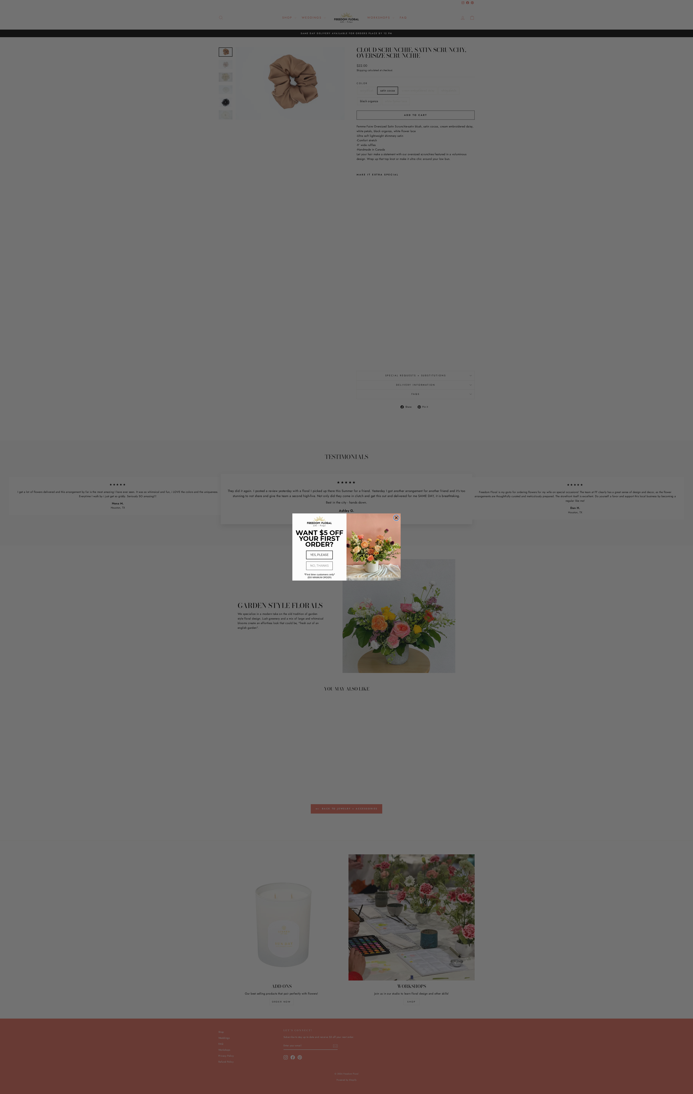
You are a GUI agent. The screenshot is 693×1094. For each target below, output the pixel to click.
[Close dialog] (396, 518)
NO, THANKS (319, 565)
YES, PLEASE (319, 555)
